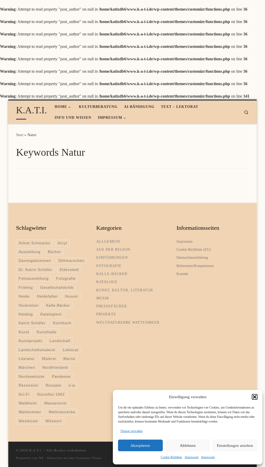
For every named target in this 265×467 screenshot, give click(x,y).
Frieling (26, 287)
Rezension (28, 385)
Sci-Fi (24, 394)
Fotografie (66, 278)
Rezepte (53, 385)
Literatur (27, 359)
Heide (24, 296)
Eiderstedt (69, 270)
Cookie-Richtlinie (171, 457)
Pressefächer (111, 306)
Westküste (28, 421)
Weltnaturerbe (62, 412)
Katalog (26, 314)
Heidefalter (47, 296)
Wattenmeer (30, 412)
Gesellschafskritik (56, 287)
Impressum (191, 457)
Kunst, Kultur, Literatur (124, 290)
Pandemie (61, 376)
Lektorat (70, 350)
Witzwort (54, 421)
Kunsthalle (46, 332)
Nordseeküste (32, 376)
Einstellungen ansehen (235, 445)
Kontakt (182, 274)
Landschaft (60, 341)
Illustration (29, 305)
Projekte (106, 314)
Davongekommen (35, 260)
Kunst (24, 332)
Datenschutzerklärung (192, 257)
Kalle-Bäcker (58, 305)
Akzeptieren (140, 445)
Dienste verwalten (132, 431)
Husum (71, 296)
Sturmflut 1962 (51, 394)
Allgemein (108, 241)
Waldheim (28, 403)
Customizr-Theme (88, 457)
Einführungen (112, 257)
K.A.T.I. (35, 450)
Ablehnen (188, 445)
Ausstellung (29, 252)
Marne (69, 359)
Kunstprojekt (30, 341)
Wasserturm (55, 403)
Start (19, 134)
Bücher (54, 252)
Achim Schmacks (34, 243)
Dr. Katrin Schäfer (35, 270)
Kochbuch (62, 323)
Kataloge (106, 282)
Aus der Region (113, 249)
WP (41, 457)
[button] (254, 396)
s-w (72, 385)
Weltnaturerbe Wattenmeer (127, 322)
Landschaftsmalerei (37, 350)
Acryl (62, 243)
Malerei (49, 359)
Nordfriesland (55, 367)
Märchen (27, 367)
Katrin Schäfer (32, 323)
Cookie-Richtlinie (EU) (193, 249)
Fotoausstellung (34, 278)
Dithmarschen (71, 260)
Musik (102, 298)
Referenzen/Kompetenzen (195, 266)
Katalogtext (51, 314)
